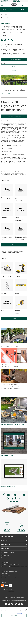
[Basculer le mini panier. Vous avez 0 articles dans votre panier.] (25, 5)
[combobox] (14, 96)
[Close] (26, 609)
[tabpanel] (14, 142)
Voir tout (14, 245)
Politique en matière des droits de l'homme (10, 564)
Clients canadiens (4, 573)
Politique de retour (5, 555)
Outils (13, 66)
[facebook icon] (2, 40)
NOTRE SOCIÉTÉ (4, 540)
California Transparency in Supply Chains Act (10, 578)
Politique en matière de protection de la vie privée (11, 560)
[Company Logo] (14, 4)
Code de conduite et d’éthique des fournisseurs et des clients (14, 566)
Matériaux (13, 70)
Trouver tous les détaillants (6, 589)
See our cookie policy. (17, 612)
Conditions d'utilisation (5, 575)
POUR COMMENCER (5, 544)
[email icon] (12, 40)
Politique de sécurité (5, 562)
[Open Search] (22, 5)
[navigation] (14, 3)
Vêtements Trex (4, 580)
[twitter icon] (8, 40)
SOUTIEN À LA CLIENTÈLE (7, 536)
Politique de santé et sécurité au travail (9, 571)
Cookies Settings (14, 615)
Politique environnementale (6, 569)
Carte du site (3, 582)
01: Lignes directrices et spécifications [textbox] (12, 96)
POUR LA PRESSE (5, 548)
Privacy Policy (19, 613)
